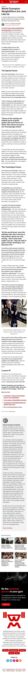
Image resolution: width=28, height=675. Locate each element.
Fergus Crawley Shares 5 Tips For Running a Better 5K (6, 546)
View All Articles (7, 528)
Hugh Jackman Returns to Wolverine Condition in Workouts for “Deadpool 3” (7, 562)
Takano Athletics (12, 411)
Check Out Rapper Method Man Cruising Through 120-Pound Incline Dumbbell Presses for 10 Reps (20, 563)
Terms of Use (18, 669)
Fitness (3, 6)
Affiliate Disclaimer (10, 670)
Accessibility (19, 670)
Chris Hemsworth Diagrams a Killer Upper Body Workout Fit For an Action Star (20, 547)
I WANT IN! (6, 604)
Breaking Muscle (10, 669)
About (24, 670)
